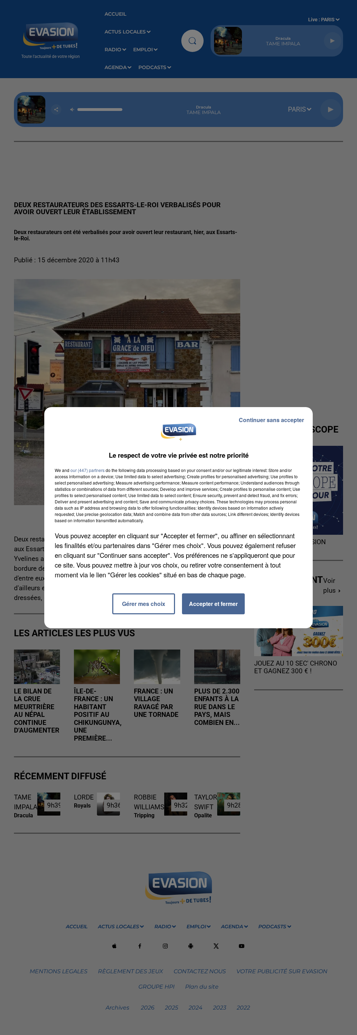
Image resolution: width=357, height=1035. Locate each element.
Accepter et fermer (213, 604)
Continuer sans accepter (271, 420)
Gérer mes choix (143, 604)
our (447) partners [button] (87, 470)
